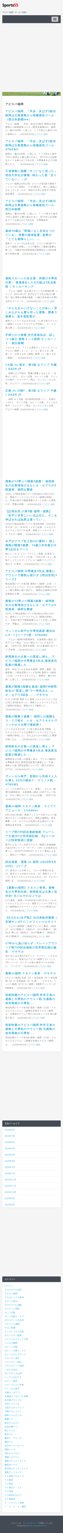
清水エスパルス (12, 1453)
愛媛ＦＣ (9, 1419)
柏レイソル (10, 1430)
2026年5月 (10, 1148)
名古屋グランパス (13, 1399)
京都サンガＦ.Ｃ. (13, 1392)
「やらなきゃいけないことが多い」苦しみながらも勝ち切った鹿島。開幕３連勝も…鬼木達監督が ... (31, 312)
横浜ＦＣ (9, 1441)
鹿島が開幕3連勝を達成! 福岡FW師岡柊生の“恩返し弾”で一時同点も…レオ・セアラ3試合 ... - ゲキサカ (31, 690)
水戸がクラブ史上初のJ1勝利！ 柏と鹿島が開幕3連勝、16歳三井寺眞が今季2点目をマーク (31, 545)
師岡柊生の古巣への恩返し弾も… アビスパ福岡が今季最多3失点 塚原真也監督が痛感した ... (31, 661)
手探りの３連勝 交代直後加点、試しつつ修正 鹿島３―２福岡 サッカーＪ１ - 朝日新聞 (30, 339)
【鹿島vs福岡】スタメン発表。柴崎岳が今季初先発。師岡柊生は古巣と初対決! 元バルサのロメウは (31, 892)
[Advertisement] (31, 57)
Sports (10, 5)
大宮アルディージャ (14, 1407)
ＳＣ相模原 (10, 1498)
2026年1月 (10, 1173)
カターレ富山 (11, 1301)
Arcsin (43, 1525)
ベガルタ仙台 (11, 1369)
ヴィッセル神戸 (12, 1388)
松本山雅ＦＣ (11, 1426)
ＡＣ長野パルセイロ (14, 1476)
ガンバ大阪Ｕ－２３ (14, 1316)
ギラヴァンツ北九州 (14, 1320)
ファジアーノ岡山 (13, 1361)
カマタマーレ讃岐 (13, 1304)
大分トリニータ (12, 1403)
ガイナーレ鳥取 (12, 1308)
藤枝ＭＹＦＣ (11, 1464)
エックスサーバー (30, 1523)
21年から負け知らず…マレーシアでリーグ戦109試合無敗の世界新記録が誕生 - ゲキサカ (31, 947)
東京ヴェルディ (12, 1422)
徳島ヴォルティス (13, 1415)
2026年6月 (10, 1142)
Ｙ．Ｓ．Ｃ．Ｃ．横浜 (15, 1506)
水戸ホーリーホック (14, 1445)
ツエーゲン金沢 (12, 1358)
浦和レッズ (10, 1449)
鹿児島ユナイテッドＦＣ (16, 1468)
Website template (33, 1525)
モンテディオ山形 (13, 1373)
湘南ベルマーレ (12, 1457)
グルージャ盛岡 (12, 1323)
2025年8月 (10, 1204)
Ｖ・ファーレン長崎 (14, 1502)
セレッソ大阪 (11, 1346)
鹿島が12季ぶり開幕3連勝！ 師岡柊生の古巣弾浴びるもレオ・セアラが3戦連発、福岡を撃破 (30, 485)
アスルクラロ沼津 (13, 1289)
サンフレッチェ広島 (14, 1331)
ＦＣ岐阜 (9, 1479)
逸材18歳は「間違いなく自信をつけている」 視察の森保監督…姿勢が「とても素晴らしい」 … (30, 235)
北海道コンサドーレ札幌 (16, 1396)
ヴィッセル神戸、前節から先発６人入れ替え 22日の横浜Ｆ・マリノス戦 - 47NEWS (31, 780)
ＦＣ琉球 (9, 1491)
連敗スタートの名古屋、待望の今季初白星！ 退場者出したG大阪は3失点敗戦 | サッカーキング (31, 282)
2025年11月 (10, 1185)
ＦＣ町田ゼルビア (13, 1495)
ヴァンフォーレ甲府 (14, 1384)
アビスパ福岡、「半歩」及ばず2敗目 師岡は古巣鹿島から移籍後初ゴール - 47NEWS (31, 145)
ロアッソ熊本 (11, 1380)
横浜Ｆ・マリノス (13, 1438)
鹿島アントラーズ (13, 1472)
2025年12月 (10, 1179)
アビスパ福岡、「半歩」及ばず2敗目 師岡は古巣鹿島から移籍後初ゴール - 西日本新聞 (31, 205)
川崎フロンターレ (13, 1411)
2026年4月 (10, 1154)
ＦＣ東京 (9, 1483)
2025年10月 (10, 1192)
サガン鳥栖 (10, 1327)
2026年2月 (10, 1167)
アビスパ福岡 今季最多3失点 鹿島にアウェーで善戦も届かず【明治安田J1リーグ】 (31, 575)
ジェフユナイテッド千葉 (16, 1339)
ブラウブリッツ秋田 (14, 1365)
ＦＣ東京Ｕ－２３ (13, 1487)
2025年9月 (10, 1198)
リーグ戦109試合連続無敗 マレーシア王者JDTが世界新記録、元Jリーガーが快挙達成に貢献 (30, 836)
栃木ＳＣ (9, 1434)
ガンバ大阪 (10, 1312)
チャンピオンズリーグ (15, 1354)
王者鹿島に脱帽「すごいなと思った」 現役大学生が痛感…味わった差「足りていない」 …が (31, 175)
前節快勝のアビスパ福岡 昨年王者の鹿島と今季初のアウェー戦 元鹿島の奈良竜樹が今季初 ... (30, 999)
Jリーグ (8, 1285)
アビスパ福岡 (42, 134)
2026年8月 (10, 1129)
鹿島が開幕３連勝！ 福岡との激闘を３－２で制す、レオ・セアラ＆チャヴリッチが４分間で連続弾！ (31, 720)
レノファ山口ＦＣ (13, 1377)
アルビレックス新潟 (14, 1297)
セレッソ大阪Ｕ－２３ (15, 1350)
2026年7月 (10, 1135)
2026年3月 (10, 1160)
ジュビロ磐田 (11, 1342)
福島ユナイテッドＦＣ (15, 1460)
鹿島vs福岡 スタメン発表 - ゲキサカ (30, 973)
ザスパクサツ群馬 (13, 1335)
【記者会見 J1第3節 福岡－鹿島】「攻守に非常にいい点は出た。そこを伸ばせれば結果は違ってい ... (31, 515)
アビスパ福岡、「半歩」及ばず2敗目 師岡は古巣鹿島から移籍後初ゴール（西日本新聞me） (30, 115)
